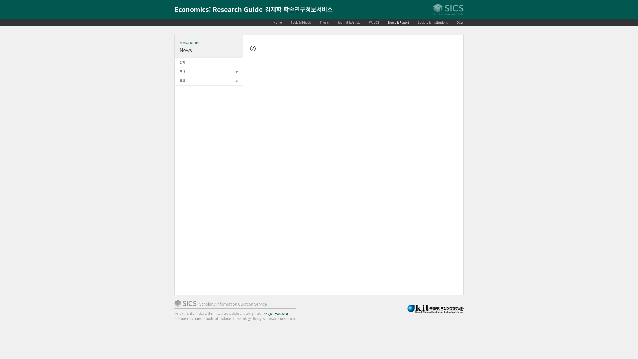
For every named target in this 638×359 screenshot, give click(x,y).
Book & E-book (301, 22)
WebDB (374, 22)
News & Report (398, 22)
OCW (460, 22)
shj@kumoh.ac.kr (276, 314)
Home (277, 22)
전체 (182, 62)
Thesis (324, 22)
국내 (182, 71)
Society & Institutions (433, 22)
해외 (182, 81)
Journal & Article (348, 22)
